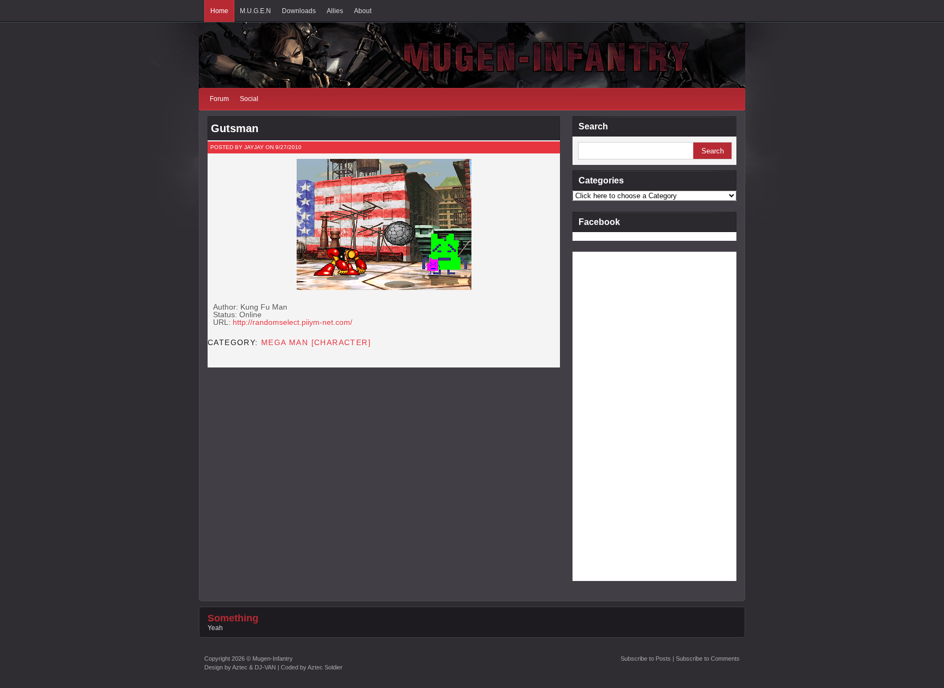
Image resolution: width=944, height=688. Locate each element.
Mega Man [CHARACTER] (316, 342)
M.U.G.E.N (255, 11)
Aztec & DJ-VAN (254, 667)
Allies (335, 11)
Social (249, 99)
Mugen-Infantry (272, 658)
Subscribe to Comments (708, 658)
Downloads (299, 11)
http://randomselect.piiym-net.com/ (292, 322)
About (362, 11)
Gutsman (234, 128)
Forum (219, 99)
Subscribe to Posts (646, 658)
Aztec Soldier (325, 667)
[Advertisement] (616, 415)
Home (219, 11)
